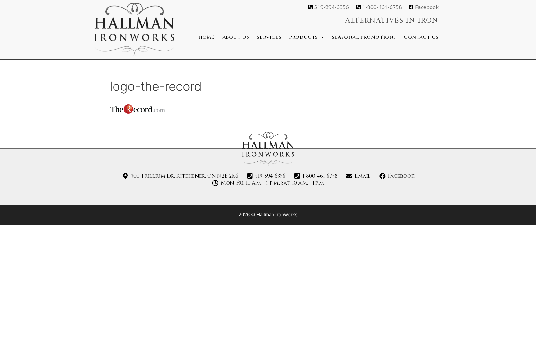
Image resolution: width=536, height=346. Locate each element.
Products (303, 37)
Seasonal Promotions (364, 37)
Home (206, 37)
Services (269, 37)
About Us (235, 37)
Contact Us (421, 37)
